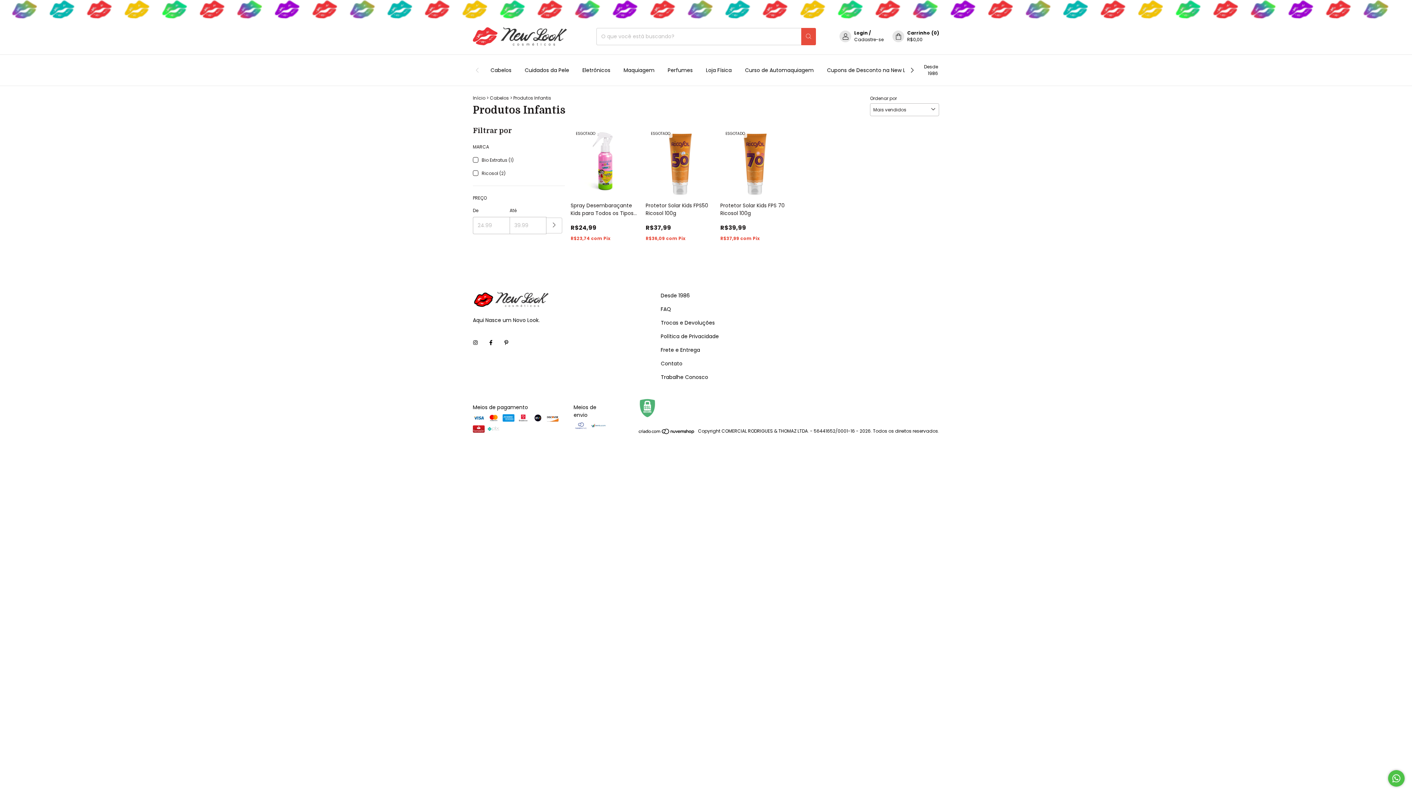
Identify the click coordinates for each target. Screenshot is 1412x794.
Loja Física (719, 70)
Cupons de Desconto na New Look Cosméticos (887, 70)
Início (479, 98)
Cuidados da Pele (547, 70)
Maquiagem (639, 70)
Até (513, 210)
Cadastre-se (869, 39)
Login (861, 33)
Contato (671, 363)
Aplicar (554, 225)
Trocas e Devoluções (688, 322)
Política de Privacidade (690, 336)
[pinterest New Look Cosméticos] (506, 343)
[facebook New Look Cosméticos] (490, 343)
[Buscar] (808, 36)
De (475, 210)
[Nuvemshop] (666, 433)
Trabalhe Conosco (684, 377)
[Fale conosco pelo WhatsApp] (1396, 778)
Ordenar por (883, 98)
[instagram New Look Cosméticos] (475, 343)
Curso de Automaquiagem (779, 70)
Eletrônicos (596, 70)
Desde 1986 (931, 70)
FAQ (666, 309)
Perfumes (680, 70)
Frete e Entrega (680, 350)
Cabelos (501, 70)
